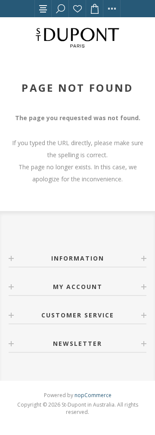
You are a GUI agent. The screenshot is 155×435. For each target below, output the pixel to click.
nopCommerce (93, 395)
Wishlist (77, 8)
